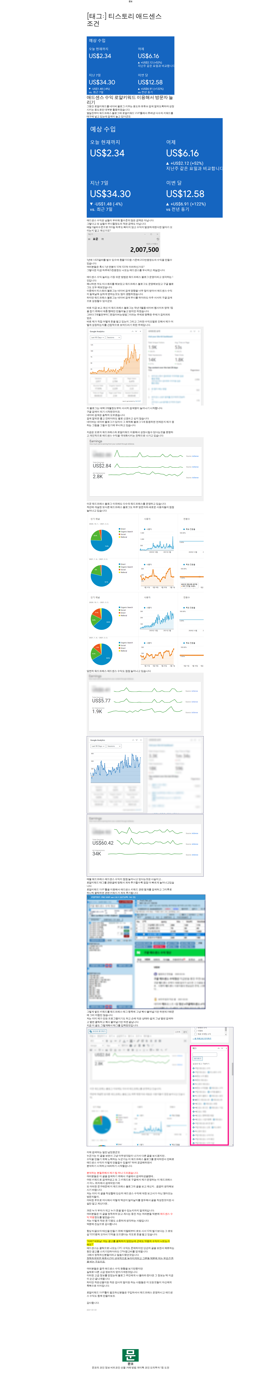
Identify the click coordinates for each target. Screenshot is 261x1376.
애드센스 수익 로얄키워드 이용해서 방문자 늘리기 (130, 100)
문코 (130, 1)
